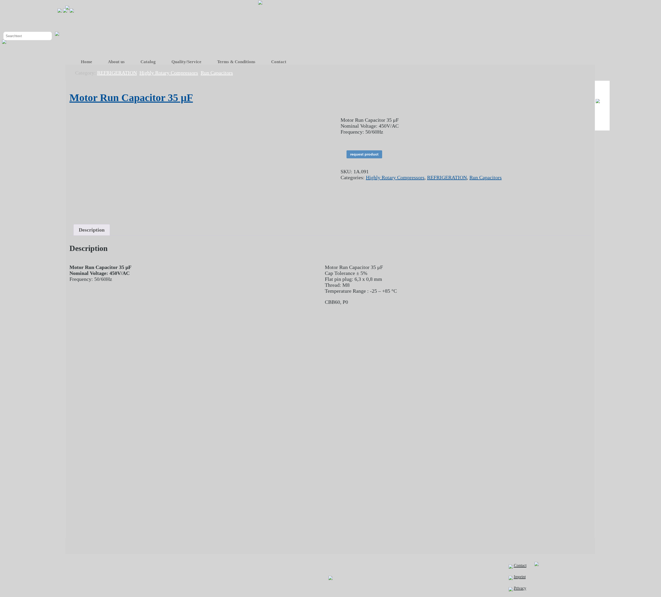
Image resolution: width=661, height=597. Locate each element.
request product (364, 154)
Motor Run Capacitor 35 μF (131, 97)
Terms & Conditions (236, 61)
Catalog (148, 61)
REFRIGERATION (447, 177)
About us (116, 61)
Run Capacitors (485, 177)
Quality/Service (186, 61)
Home (86, 61)
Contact (278, 61)
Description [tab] (92, 230)
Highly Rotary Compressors (395, 177)
